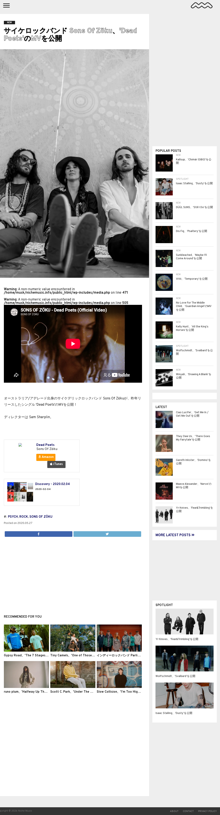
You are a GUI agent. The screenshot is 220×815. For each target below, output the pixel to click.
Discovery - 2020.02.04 (52, 484)
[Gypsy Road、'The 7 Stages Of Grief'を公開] (26, 651)
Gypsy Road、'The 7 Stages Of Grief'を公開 (36, 656)
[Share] (38, 533)
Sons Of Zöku (40, 517)
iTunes (57, 464)
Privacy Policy (207, 811)
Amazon (47, 457)
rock (23, 517)
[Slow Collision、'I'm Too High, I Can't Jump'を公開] (119, 687)
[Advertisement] (73, 573)
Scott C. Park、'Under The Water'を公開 (79, 692)
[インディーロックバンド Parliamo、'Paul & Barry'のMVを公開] (119, 651)
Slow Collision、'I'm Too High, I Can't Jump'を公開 (133, 692)
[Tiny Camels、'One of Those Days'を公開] (72, 651)
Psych (13, 517)
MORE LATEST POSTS (173, 535)
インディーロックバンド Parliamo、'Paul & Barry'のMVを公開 (140, 656)
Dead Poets (45, 445)
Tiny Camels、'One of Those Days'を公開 (80, 656)
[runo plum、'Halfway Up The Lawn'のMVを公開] (26, 687)
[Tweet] (107, 533)
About (174, 811)
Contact (188, 811)
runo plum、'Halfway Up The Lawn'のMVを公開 (38, 692)
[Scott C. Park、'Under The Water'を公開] (72, 687)
